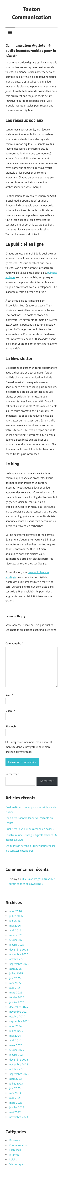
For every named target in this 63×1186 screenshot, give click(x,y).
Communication (18, 1145)
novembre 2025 (18, 954)
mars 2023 (15, 1103)
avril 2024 (15, 1040)
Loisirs (13, 1159)
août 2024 (15, 1026)
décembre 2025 (18, 949)
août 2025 (15, 969)
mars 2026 (15, 935)
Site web (10, 726)
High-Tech (15, 1150)
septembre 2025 (19, 964)
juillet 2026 (16, 916)
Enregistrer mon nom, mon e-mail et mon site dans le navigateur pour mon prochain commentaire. (28, 747)
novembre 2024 (18, 1012)
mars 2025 (15, 992)
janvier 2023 (16, 1107)
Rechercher (12, 774)
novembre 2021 (18, 1117)
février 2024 (16, 1050)
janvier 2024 (16, 1055)
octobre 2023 (17, 1069)
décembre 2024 (18, 1007)
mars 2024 (15, 1045)
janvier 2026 (16, 945)
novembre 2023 (18, 1064)
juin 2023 (15, 1088)
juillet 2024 (16, 1031)
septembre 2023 (19, 1074)
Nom (9, 695)
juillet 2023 (16, 1083)
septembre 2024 (19, 1021)
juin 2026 (15, 921)
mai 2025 (15, 983)
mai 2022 (15, 1112)
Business (14, 1140)
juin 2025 (15, 978)
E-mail (10, 711)
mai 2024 (15, 1036)
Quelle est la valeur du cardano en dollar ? (29, 829)
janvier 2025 (16, 1002)
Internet (14, 1155)
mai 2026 (15, 925)
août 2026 (15, 911)
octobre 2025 (17, 959)
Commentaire (14, 643)
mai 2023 (15, 1093)
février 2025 (16, 997)
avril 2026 (15, 930)
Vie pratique (16, 1164)
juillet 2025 (16, 973)
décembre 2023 (18, 1059)
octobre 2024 (17, 1016)
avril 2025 (15, 988)
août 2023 (15, 1079)
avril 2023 (15, 1098)
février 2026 (16, 940)
